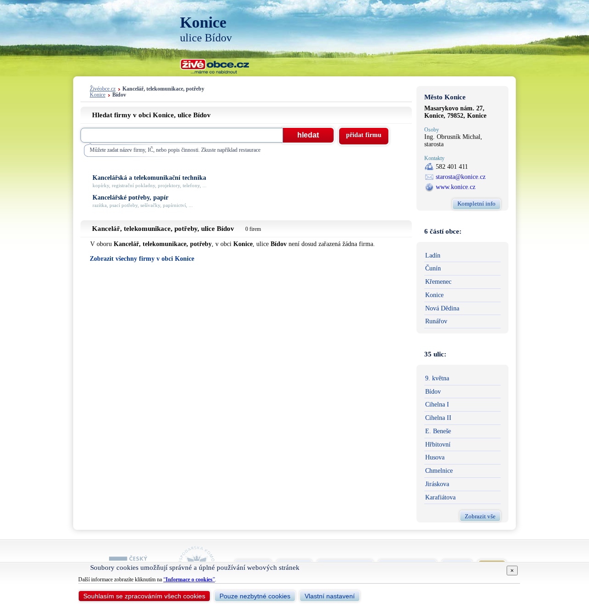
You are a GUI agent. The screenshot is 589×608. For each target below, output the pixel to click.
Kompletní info (476, 203)
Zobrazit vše (480, 516)
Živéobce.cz (102, 89)
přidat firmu (363, 135)
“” (189, 579)
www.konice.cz (455, 187)
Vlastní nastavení (330, 596)
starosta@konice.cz (460, 176)
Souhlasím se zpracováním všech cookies (144, 596)
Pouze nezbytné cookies (254, 596)
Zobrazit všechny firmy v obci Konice (142, 258)
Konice (97, 95)
